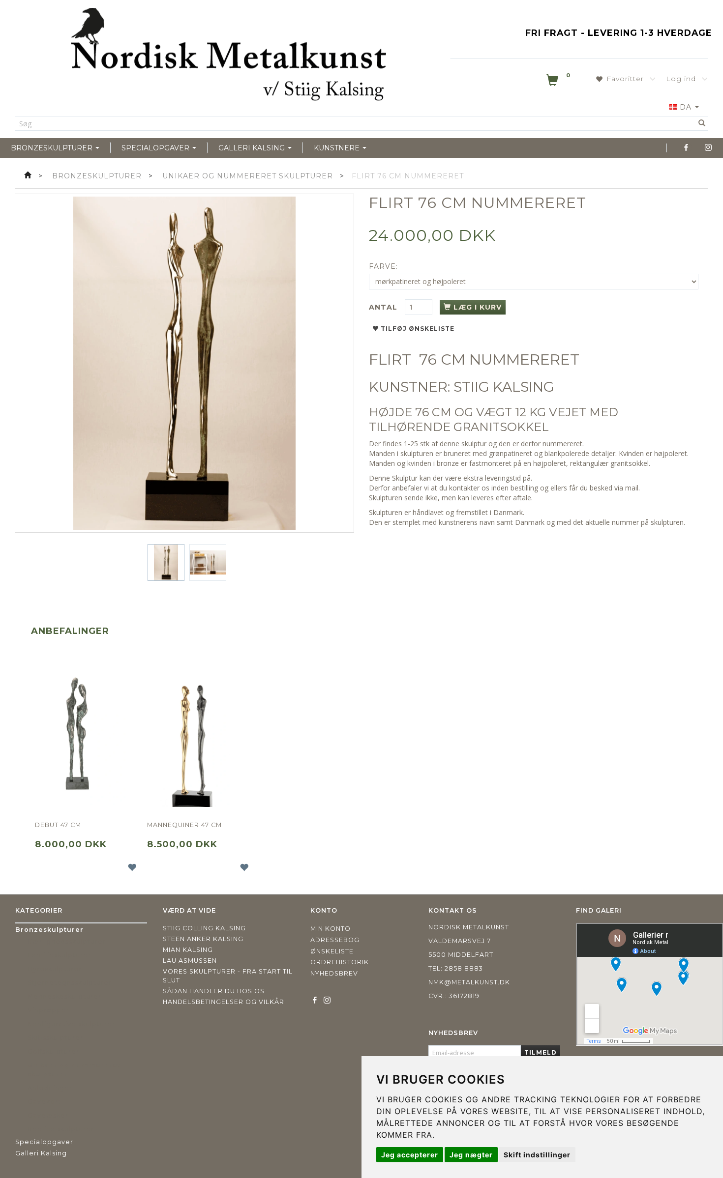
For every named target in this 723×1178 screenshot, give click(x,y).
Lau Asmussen (190, 960)
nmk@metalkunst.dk (469, 982)
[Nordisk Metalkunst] (228, 56)
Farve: (383, 266)
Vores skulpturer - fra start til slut (228, 976)
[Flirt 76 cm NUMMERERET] (184, 363)
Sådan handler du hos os (214, 991)
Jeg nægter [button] (471, 1154)
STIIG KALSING (503, 386)
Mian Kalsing (188, 949)
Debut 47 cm (58, 825)
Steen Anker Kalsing (203, 939)
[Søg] (702, 123)
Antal (384, 307)
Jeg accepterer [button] (409, 1154)
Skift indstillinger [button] (537, 1154)
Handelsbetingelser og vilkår (223, 1002)
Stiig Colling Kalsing (204, 928)
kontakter (464, 487)
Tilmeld (540, 1052)
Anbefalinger (70, 631)
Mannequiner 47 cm (184, 825)
